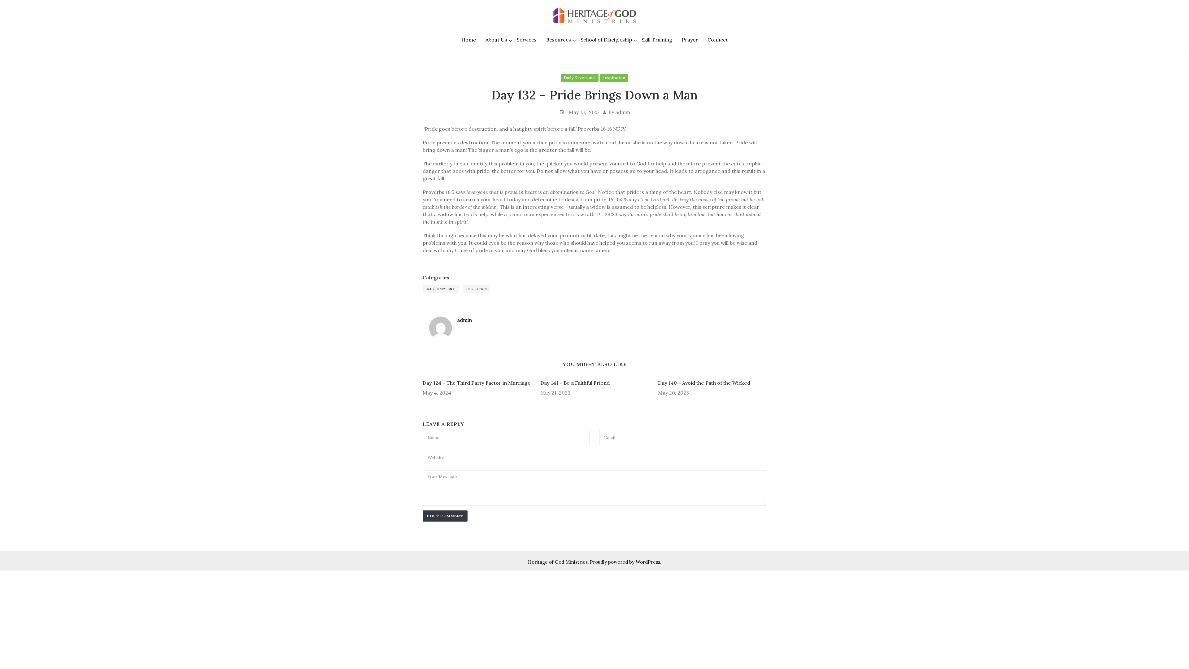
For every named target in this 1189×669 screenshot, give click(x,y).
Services (527, 40)
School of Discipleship (606, 40)
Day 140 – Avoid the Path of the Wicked (704, 383)
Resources (558, 40)
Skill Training (657, 40)
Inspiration (614, 78)
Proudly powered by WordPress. (625, 562)
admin (622, 112)
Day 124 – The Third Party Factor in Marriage (477, 383)
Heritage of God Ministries (558, 562)
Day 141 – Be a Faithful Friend (575, 383)
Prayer (690, 40)
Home (468, 40)
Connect (718, 40)
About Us (496, 40)
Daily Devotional (579, 78)
